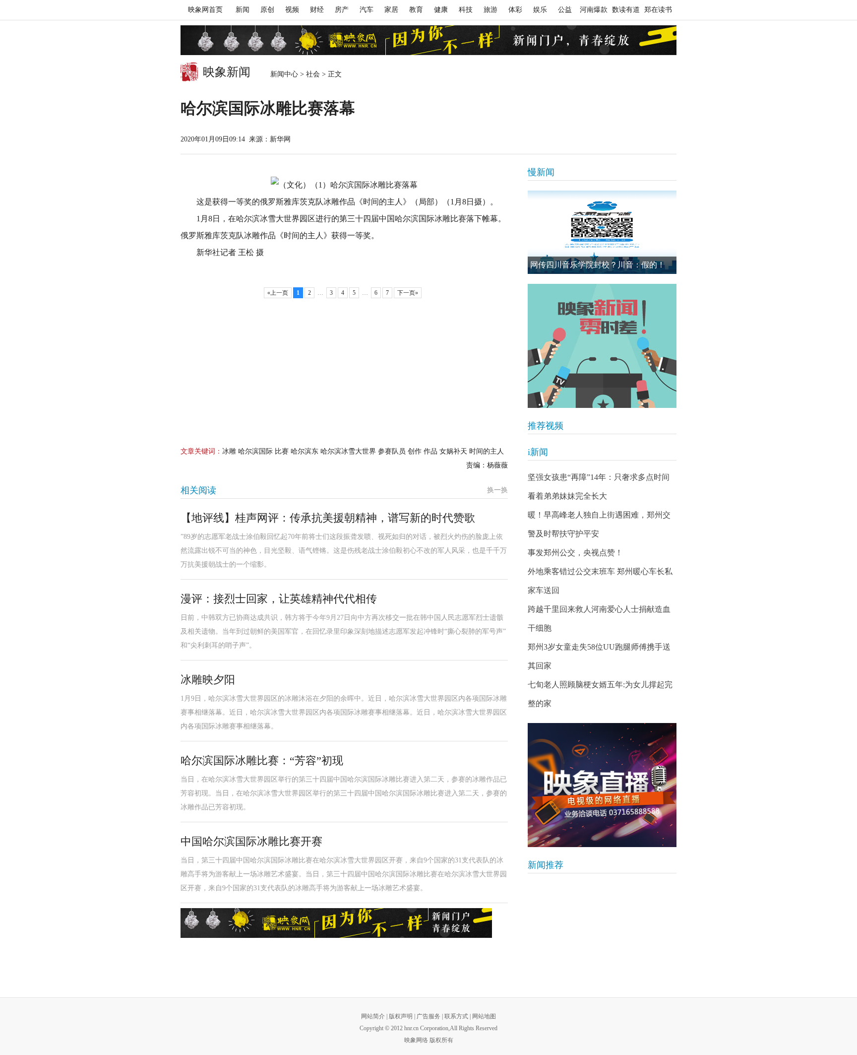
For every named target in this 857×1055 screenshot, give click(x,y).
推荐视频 (545, 426)
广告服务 (428, 1016)
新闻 (242, 9)
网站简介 (373, 1016)
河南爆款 (594, 9)
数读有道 (626, 9)
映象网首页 (205, 9)
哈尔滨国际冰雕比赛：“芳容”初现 (262, 760)
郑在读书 (658, 9)
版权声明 (401, 1016)
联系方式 (456, 1016)
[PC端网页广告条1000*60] (428, 40)
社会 (313, 74)
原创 (267, 9)
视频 (292, 9)
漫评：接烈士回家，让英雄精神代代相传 (279, 599)
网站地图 (484, 1016)
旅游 (490, 9)
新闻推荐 (545, 865)
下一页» (408, 292)
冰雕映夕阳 (208, 679)
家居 (391, 9)
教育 (416, 9)
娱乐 (540, 9)
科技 (466, 9)
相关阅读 (198, 490)
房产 (342, 9)
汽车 (366, 9)
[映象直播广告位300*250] (602, 785)
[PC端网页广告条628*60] (336, 923)
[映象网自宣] (602, 346)
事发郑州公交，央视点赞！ (575, 552)
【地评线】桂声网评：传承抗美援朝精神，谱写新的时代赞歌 (328, 518)
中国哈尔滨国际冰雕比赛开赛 (251, 841)
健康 (441, 9)
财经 (317, 9)
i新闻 (538, 452)
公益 (565, 9)
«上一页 (278, 292)
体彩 (515, 9)
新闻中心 (284, 74)
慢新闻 (541, 172)
